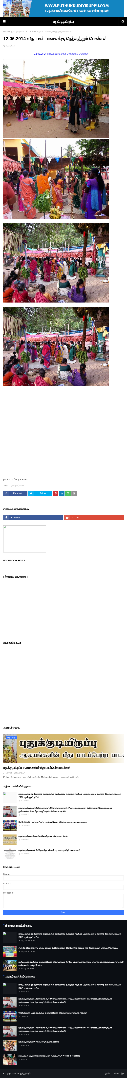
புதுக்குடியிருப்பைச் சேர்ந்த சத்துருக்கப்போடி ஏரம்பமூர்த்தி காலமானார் (49, 850)
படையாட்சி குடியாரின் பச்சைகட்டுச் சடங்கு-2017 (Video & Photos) (49, 1056)
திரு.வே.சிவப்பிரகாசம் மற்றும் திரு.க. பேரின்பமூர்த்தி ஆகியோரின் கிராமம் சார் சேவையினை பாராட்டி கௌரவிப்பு (68, 948)
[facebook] (33, 517)
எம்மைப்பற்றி (119, 1073)
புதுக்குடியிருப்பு (63, 21)
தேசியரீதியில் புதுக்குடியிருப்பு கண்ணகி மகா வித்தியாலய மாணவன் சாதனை (53, 822)
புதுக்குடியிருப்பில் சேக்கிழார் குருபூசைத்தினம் (39, 1041)
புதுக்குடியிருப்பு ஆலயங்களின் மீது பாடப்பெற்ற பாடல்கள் (36, 767)
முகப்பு (107, 1073)
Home (6, 32)
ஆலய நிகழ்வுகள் (17, 32)
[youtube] (94, 517)
